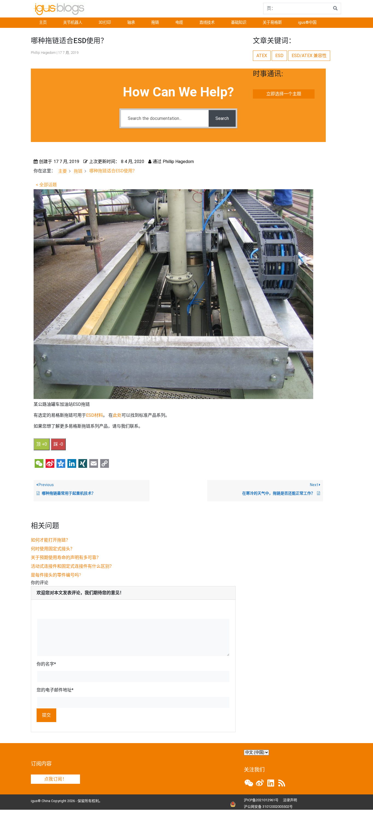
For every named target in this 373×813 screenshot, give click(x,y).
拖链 (155, 22)
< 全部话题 (46, 184)
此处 (117, 415)
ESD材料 (94, 415)
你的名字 (46, 664)
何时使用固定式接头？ (53, 548)
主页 (43, 22)
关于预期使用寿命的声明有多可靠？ (66, 557)
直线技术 (207, 22)
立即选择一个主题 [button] (283, 93)
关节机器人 (72, 22)
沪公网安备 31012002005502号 (268, 807)
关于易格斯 (272, 22)
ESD (279, 55)
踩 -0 (58, 444)
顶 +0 (41, 444)
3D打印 (105, 22)
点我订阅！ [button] (55, 779)
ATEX (261, 55)
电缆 (179, 22)
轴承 (131, 22)
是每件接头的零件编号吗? (56, 575)
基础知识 (238, 22)
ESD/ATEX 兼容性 (309, 55)
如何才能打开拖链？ (50, 540)
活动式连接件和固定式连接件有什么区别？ (72, 566)
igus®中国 (307, 22)
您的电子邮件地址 (55, 690)
